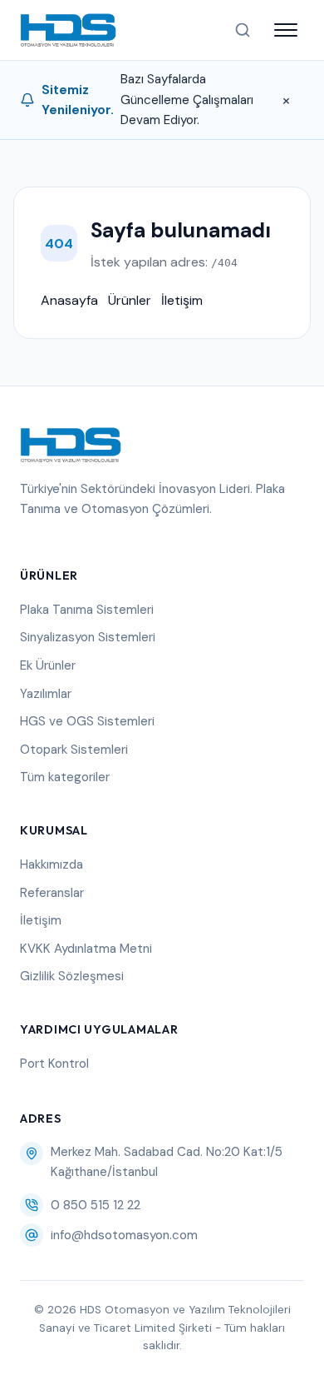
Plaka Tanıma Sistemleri (87, 609)
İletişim (182, 300)
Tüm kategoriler (65, 777)
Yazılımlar (45, 693)
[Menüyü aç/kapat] (286, 30)
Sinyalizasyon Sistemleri (87, 637)
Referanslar (52, 892)
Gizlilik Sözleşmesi (72, 976)
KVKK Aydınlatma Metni (86, 948)
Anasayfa (69, 300)
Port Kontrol (54, 1063)
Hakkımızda (51, 864)
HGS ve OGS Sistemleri (87, 721)
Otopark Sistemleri (74, 749)
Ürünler (129, 300)
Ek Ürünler (48, 665)
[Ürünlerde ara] (242, 30)
